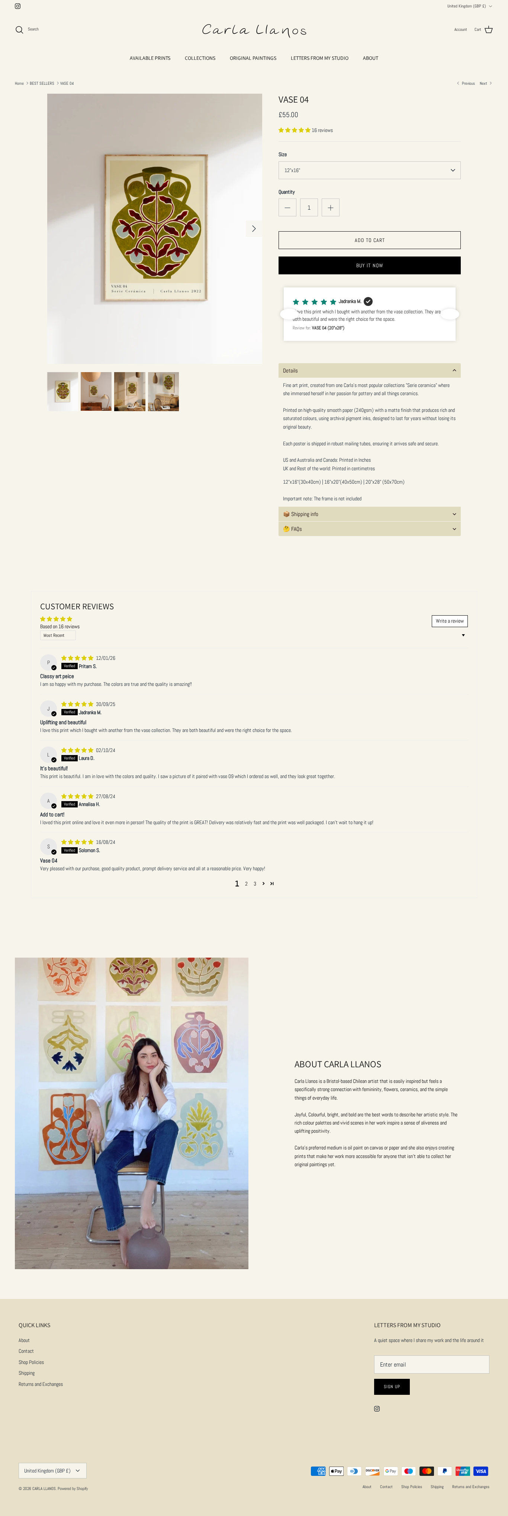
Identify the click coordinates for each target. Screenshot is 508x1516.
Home (19, 83)
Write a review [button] (450, 620)
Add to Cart (370, 240)
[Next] (254, 228)
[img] (77, 658)
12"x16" (292, 170)
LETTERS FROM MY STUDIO (319, 58)
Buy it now (369, 265)
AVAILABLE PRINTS (150, 58)
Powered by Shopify (73, 1488)
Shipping (27, 1373)
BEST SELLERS (42, 83)
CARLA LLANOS (44, 1488)
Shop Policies (31, 1362)
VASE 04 (67, 83)
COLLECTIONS (200, 58)
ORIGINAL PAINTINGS (253, 58)
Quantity (287, 191)
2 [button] (246, 883)
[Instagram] (17, 6)
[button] (295, 130)
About (24, 1340)
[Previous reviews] (289, 314)
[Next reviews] (450, 314)
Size (283, 154)
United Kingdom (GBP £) (466, 6)
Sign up (392, 1387)
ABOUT (370, 58)
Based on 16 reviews (60, 626)
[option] (155, 229)
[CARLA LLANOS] (254, 30)
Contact (26, 1351)
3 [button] (255, 883)
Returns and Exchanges (41, 1384)
